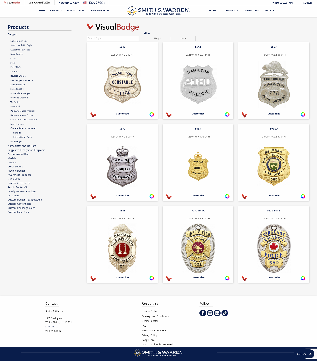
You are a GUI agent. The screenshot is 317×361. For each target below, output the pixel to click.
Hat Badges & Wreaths (21, 80)
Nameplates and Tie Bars (22, 146)
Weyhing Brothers (19, 98)
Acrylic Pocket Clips (19, 187)
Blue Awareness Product (22, 115)
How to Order (149, 312)
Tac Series (15, 102)
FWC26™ (269, 11)
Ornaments (14, 195)
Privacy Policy (149, 335)
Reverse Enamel (18, 76)
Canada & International (23, 128)
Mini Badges (16, 141)
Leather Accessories (19, 183)
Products (56, 11)
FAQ (144, 326)
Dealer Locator (150, 321)
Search (307, 3)
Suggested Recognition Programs (26, 150)
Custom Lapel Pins (18, 212)
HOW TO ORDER (75, 11)
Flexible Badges (16, 171)
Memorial (15, 106)
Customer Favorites (20, 50)
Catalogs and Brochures (155, 316)
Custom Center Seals (19, 204)
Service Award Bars (18, 154)
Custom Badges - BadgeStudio (25, 200)
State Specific (16, 89)
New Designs (16, 54)
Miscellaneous (17, 124)
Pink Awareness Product (22, 111)
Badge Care (148, 340)
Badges (12, 34)
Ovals (13, 58)
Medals (12, 158)
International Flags (22, 137)
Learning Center (99, 11)
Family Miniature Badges (22, 191)
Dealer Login (251, 11)
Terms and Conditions (154, 331)
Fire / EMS (15, 67)
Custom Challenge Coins (21, 208)
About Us (214, 11)
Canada (17, 133)
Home (41, 11)
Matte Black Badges (20, 93)
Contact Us (231, 11)
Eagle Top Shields (18, 41)
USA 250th (14, 179)
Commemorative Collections (24, 119)
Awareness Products (19, 175)
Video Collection (282, 3)
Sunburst (14, 71)
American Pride (17, 85)
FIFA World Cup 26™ (67, 3)
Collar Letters (15, 166)
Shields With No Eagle (21, 45)
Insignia (12, 162)
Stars (12, 63)
